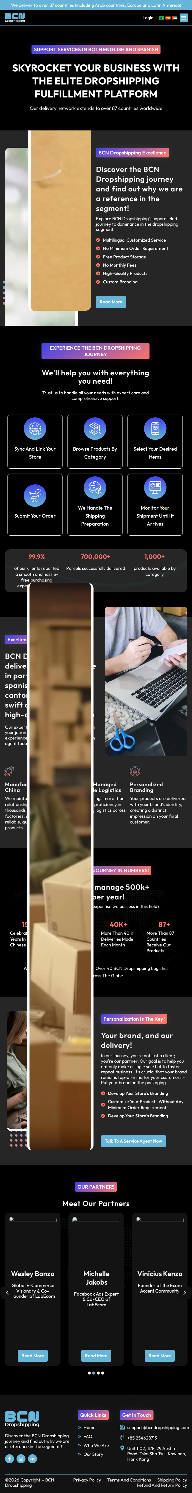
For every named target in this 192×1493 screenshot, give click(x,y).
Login (148, 17)
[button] (184, 17)
